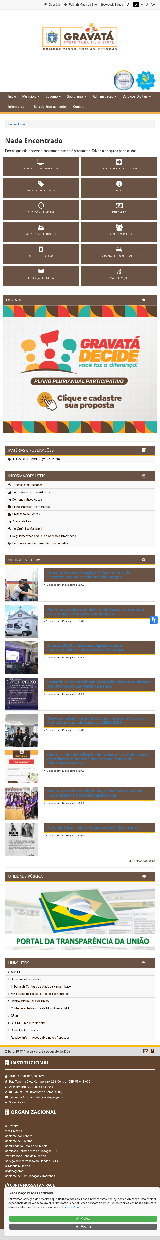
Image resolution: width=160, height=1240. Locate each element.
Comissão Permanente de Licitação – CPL (32, 1151)
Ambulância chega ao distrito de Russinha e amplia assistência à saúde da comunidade (95, 611)
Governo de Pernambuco (27, 979)
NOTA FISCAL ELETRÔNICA (41, 234)
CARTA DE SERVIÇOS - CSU (41, 190)
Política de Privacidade (73, 1207)
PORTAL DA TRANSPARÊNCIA (41, 168)
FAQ (71, 4)
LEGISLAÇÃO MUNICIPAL (41, 278)
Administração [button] (103, 96)
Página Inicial (16, 124)
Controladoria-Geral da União (29, 1001)
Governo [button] (52, 96)
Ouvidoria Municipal (18, 1166)
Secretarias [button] (75, 96)
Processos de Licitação (27, 485)
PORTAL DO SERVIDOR (119, 234)
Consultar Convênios (24, 1030)
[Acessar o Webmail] (146, 1052)
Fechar (85, 1226)
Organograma (14, 1171)
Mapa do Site (88, 4)
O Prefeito (12, 1126)
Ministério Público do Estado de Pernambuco (39, 993)
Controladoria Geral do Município (26, 1146)
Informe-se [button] (16, 107)
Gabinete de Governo (18, 1141)
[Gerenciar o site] (152, 1052)
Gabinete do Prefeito (18, 1136)
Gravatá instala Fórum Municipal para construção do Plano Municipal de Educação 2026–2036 (97, 720)
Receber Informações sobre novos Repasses (40, 1037)
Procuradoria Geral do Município (26, 1156)
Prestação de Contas (26, 514)
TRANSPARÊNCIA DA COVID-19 (119, 168)
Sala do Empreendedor (50, 107)
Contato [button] (78, 107)
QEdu (14, 1015)
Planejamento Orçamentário (31, 506)
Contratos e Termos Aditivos (31, 492)
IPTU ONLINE (119, 212)
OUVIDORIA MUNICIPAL (41, 212)
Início (12, 96)
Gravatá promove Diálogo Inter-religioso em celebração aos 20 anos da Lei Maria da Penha (99, 684)
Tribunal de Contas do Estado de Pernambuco (40, 986)
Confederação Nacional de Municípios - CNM (39, 1008)
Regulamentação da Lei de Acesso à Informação (44, 536)
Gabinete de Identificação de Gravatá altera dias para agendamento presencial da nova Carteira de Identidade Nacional (97, 759)
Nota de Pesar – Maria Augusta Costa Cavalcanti (92, 827)
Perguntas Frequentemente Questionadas (40, 543)
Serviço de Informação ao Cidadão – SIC (31, 1161)
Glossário (54, 4)
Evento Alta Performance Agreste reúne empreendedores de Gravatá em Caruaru (85, 647)
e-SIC (119, 190)
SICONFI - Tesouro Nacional (28, 1023)
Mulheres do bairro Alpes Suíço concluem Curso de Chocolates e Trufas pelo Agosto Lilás (94, 793)
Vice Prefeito (13, 1131)
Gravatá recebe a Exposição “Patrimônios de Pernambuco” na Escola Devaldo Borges (88, 574)
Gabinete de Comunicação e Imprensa (30, 1176)
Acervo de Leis (21, 521)
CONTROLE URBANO (41, 256)
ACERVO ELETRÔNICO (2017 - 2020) (36, 459)
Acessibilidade (113, 4)
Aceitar (85, 1218)
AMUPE (15, 972)
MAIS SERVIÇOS (119, 278)
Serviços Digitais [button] (135, 96)
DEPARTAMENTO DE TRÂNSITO (119, 256)
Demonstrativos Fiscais (27, 499)
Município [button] (29, 96)
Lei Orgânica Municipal (27, 528)
